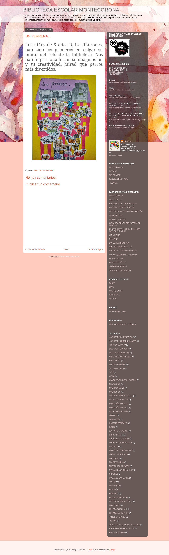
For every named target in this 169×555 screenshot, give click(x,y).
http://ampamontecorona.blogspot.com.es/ (125, 108)
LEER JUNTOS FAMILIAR (119, 439)
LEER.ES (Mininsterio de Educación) (123, 255)
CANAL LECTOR (115, 215)
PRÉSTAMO (114, 486)
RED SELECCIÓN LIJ (117, 262)
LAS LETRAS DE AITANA (119, 243)
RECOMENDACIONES (118, 497)
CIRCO (112, 376)
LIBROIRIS (128, 141)
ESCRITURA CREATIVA (118, 411)
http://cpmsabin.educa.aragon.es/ (122, 90)
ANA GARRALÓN (116, 196)
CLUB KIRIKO (114, 235)
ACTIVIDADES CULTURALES (120, 337)
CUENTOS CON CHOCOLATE (121, 396)
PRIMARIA (113, 494)
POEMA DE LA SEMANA (119, 478)
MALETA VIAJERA (116, 462)
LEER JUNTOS (115, 435)
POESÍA (112, 482)
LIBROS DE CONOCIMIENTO (120, 450)
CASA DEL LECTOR (117, 219)
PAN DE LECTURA (116, 259)
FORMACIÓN (114, 419)
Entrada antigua (95, 249)
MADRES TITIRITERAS (118, 454)
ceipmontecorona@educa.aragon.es (123, 82)
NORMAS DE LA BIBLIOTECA (121, 470)
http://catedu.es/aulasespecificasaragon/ (124, 98)
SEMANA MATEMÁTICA (118, 513)
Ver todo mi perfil (115, 156)
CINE (111, 372)
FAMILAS (113, 415)
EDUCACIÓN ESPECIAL (118, 404)
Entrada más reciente (35, 249)
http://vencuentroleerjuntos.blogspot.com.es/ (126, 128)
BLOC (111, 287)
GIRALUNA (113, 239)
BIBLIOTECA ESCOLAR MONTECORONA (71, 10)
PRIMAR (112, 490)
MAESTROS (114, 458)
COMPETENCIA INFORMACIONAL (123, 380)
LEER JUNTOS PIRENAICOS (120, 443)
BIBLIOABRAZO (115, 200)
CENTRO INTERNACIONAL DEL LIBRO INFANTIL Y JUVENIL (124, 230)
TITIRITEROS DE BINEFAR (120, 270)
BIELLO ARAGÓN (116, 167)
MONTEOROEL (115, 175)
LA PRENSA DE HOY (117, 312)
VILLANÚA (113, 183)
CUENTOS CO (115, 392)
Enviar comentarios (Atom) (69, 256)
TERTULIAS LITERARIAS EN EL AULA (124, 525)
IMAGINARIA (114, 295)
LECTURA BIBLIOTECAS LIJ (120, 247)
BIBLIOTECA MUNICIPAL (119, 353)
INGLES (112, 427)
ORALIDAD (113, 474)
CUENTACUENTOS (116, 388)
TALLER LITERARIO (117, 517)
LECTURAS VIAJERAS (118, 431)
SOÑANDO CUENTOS (118, 266)
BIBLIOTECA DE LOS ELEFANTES (123, 204)
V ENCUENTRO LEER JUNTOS (121, 529)
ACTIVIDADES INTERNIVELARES (122, 341)
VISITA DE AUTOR (116, 533)
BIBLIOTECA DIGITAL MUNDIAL (122, 208)
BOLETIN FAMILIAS (117, 364)
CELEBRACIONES (116, 368)
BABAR (112, 283)
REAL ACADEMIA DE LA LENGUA (122, 324)
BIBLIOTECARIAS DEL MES (120, 357)
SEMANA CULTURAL (117, 509)
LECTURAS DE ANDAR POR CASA (123, 251)
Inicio (66, 249)
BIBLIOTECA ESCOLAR (118, 349)
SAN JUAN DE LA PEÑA (118, 179)
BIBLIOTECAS (115, 361)
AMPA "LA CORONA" (117, 345)
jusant (90, 550)
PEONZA (112, 299)
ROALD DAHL (114, 505)
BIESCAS (113, 171)
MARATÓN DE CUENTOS (119, 466)
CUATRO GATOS (116, 291)
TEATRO (112, 521)
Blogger (112, 550)
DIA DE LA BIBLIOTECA (118, 400)
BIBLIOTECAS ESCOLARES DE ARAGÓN (125, 211)
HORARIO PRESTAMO (118, 423)
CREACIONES (115, 384)
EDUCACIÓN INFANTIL (118, 408)
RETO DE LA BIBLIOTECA (44, 171)
